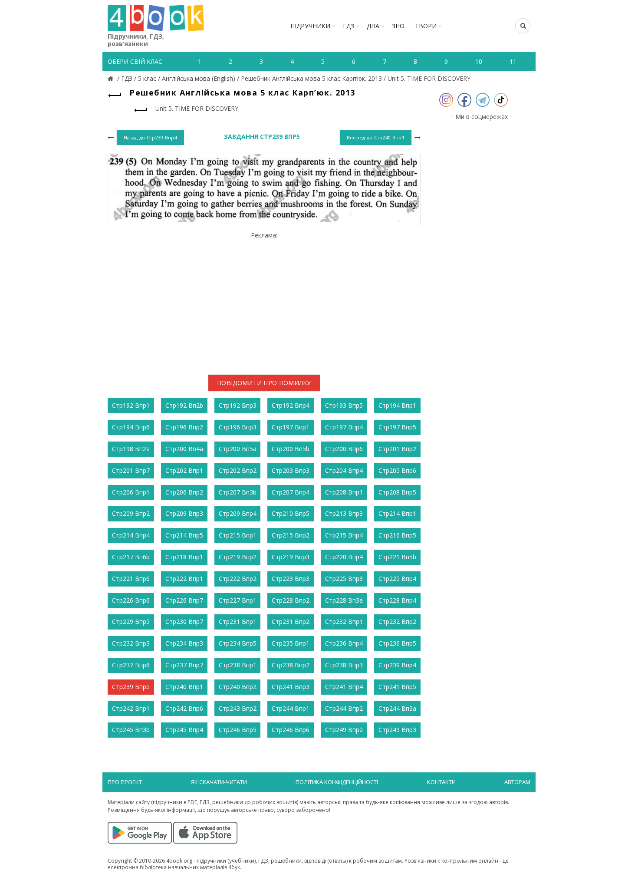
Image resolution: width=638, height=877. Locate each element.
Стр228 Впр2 (290, 600)
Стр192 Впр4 (290, 405)
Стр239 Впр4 (397, 665)
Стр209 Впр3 (184, 513)
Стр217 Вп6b (131, 557)
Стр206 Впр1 (131, 492)
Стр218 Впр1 (184, 557)
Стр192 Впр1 (131, 405)
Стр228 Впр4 (397, 600)
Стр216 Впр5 (397, 535)
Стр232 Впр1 (344, 621)
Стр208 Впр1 (344, 492)
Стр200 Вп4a (184, 449)
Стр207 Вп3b (238, 492)
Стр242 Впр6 (184, 708)
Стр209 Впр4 (238, 513)
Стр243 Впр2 (238, 708)
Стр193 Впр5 (344, 405)
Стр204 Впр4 (344, 470)
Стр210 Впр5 (290, 513)
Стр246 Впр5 (238, 729)
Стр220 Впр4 (344, 557)
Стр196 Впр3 (238, 427)
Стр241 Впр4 (344, 686)
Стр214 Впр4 (131, 535)
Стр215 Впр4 (344, 535)
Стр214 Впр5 (184, 535)
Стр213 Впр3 (344, 513)
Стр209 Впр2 (131, 513)
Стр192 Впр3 (238, 405)
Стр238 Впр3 (344, 665)
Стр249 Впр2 (344, 729)
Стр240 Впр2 (238, 686)
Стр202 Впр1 (184, 470)
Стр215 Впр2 (290, 535)
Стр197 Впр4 (344, 427)
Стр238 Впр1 (238, 665)
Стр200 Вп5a (238, 449)
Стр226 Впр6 (131, 600)
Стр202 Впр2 (238, 470)
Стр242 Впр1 (131, 708)
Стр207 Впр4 (290, 492)
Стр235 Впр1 (290, 643)
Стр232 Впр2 (397, 621)
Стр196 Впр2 (184, 427)
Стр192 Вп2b (184, 405)
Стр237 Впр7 (184, 665)
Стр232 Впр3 (131, 643)
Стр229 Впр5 (131, 621)
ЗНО (398, 26)
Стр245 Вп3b (131, 729)
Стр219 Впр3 (290, 557)
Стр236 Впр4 (344, 643)
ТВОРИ (426, 26)
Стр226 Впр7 (184, 600)
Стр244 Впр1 (290, 708)
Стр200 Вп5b (290, 449)
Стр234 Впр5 (238, 643)
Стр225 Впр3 (344, 578)
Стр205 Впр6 (397, 470)
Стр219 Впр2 (238, 557)
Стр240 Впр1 (184, 686)
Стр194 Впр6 (131, 427)
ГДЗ (348, 26)
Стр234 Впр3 (184, 643)
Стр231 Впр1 (238, 621)
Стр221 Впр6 (131, 578)
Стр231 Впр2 (290, 621)
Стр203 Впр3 (290, 470)
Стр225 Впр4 (397, 578)
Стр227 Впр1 (238, 600)
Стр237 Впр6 (131, 665)
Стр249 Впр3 (397, 729)
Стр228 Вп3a (344, 600)
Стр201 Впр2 (397, 449)
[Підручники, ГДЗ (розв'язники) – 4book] (111, 78)
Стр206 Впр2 (184, 492)
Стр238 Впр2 (290, 665)
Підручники (310, 26)
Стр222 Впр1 (184, 578)
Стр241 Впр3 (290, 686)
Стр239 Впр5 (131, 686)
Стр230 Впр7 (184, 621)
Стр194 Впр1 (397, 405)
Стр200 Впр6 (344, 449)
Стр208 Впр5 (397, 492)
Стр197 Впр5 (397, 427)
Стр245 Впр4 (184, 729)
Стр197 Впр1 (290, 427)
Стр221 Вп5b (397, 557)
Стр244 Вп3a (397, 708)
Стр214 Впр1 (397, 513)
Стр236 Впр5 (397, 643)
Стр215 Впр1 (238, 535)
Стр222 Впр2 (238, 578)
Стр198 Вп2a (131, 449)
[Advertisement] (264, 300)
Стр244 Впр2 (344, 708)
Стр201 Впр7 (131, 470)
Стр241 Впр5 (397, 686)
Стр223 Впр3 (290, 578)
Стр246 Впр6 (290, 729)
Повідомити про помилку (264, 383)
